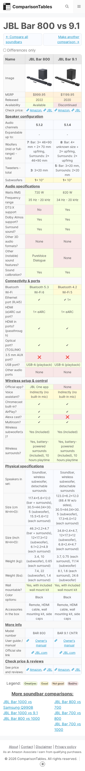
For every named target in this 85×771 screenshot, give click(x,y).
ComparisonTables (32, 6)
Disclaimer (44, 747)
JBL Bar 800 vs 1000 (21, 718)
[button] (67, 6)
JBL (49, 110)
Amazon (35, 110)
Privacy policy (65, 747)
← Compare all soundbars (17, 39)
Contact (27, 747)
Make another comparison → (68, 39)
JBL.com (41, 652)
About (13, 747)
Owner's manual (41, 643)
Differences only (21, 50)
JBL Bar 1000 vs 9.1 (20, 713)
